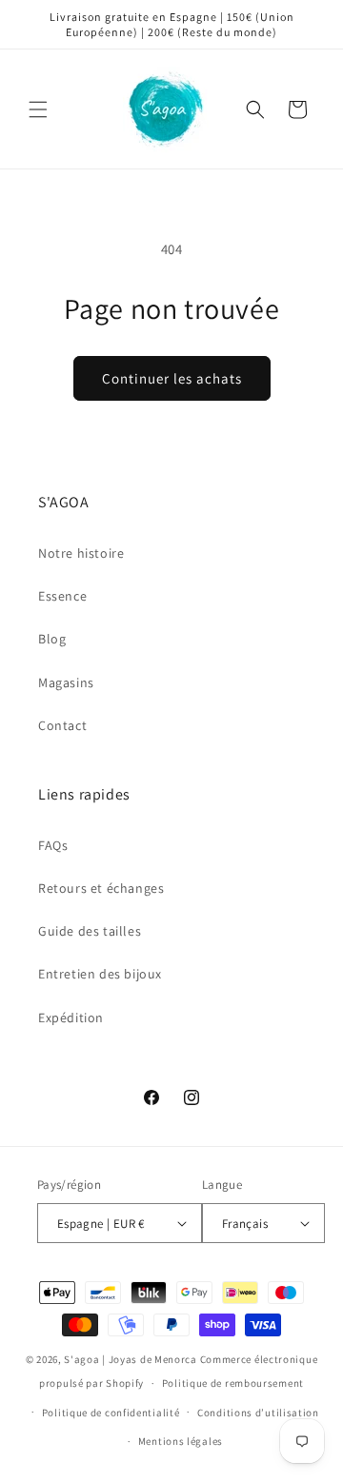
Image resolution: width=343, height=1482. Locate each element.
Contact (62, 725)
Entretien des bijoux (100, 973)
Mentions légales (180, 1441)
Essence (62, 595)
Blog (52, 638)
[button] (38, 109)
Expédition (71, 1017)
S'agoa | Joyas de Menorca (130, 1359)
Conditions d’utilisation (258, 1412)
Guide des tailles (89, 930)
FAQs (53, 845)
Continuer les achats (172, 378)
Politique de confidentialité (111, 1412)
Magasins (66, 682)
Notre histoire (81, 553)
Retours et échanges (101, 888)
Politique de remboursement (233, 1383)
